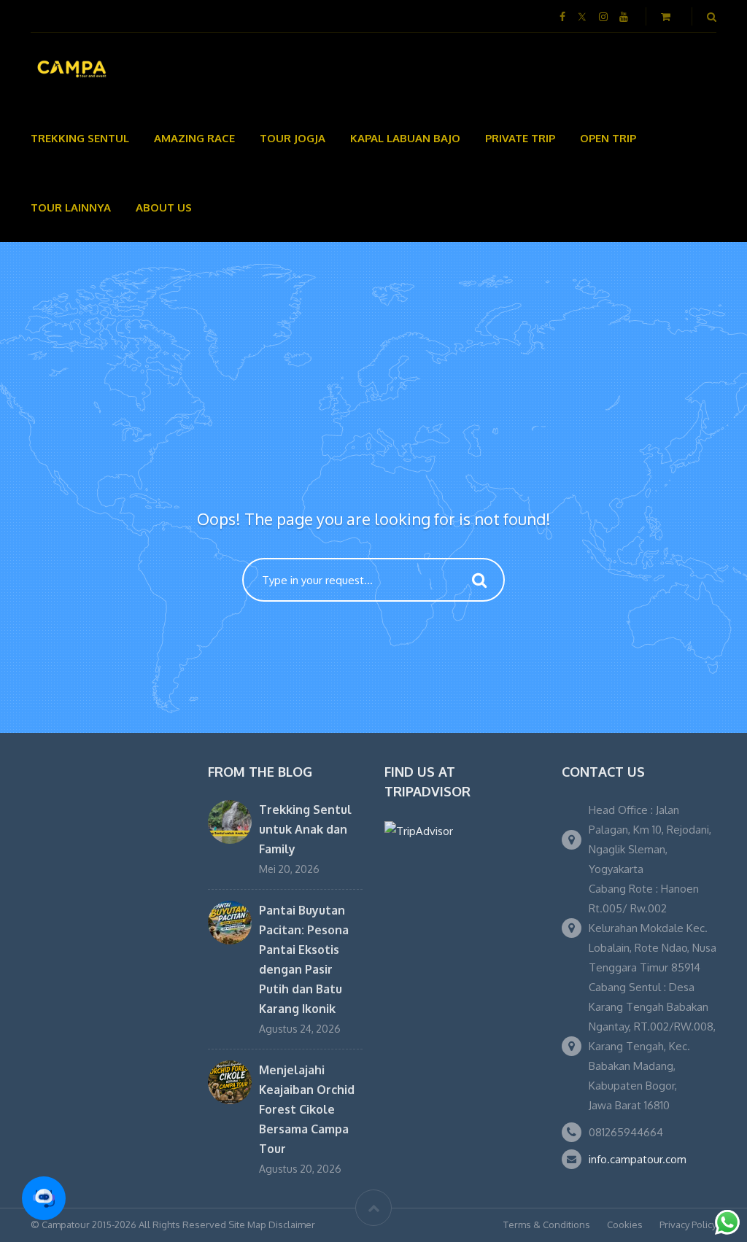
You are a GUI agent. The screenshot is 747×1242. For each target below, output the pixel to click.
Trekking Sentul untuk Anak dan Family (305, 829)
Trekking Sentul (80, 138)
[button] (44, 1198)
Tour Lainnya (71, 207)
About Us (164, 207)
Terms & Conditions (546, 1224)
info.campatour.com (637, 1159)
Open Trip (608, 138)
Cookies (625, 1224)
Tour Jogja (292, 138)
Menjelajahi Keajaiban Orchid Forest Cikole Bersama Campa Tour (307, 1109)
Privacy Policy (687, 1224)
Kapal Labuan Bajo (405, 138)
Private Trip (520, 138)
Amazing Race (194, 138)
